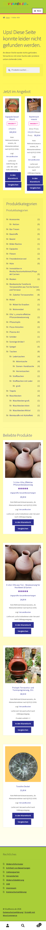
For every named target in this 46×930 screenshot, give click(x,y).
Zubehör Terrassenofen (23, 294)
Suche (23, 925)
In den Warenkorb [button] (13, 177)
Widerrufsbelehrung (15, 880)
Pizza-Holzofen (16, 327)
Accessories (14, 219)
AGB (8, 884)
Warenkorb (35, 923)
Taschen (13, 351)
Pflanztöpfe (14, 322)
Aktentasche (21, 361)
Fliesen (12, 253)
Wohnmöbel (18, 309)
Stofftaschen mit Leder (23, 381)
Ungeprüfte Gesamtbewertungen (23, 493)
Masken (12, 279)
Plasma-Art (14, 332)
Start (8, 17)
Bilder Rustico (15, 244)
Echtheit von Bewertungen (18, 868)
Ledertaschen (19, 356)
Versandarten (12, 876)
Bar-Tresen (14, 229)
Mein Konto (7, 925)
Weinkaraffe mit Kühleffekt (21, 415)
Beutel (12, 239)
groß (18, 386)
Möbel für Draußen (21, 304)
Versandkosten (12, 156)
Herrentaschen (22, 371)
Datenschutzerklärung (16, 892)
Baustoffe (13, 234)
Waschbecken (15, 395)
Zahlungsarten (13, 872)
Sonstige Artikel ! (17, 341)
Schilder (12, 336)
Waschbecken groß (21, 400)
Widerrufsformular (14, 864)
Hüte (11, 263)
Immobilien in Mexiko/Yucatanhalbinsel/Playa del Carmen (23, 271)
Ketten (16, 224)
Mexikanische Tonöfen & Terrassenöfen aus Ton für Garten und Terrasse (24, 287)
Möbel (12, 299)
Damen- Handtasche (25, 366)
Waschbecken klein (21, 405)
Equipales (13, 248)
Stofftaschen (18, 376)
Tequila (12, 391)
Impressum (11, 888)
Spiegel (12, 346)
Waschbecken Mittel (22, 410)
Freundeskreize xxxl (17, 258)
